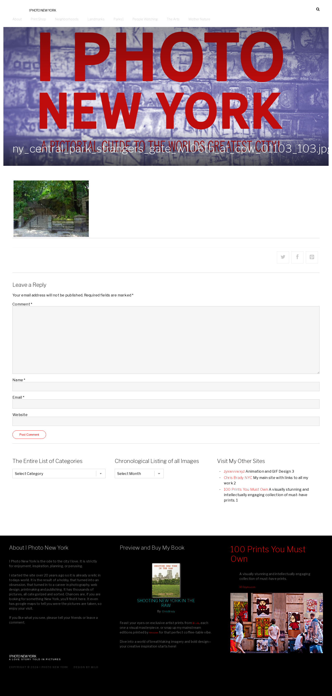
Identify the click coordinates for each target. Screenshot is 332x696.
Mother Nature (199, 19)
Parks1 (119, 19)
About (17, 19)
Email (18, 397)
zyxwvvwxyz (234, 471)
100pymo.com (247, 587)
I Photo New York (42, 10)
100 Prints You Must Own (246, 489)
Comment (22, 304)
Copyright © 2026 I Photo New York (38, 667)
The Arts (173, 19)
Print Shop (38, 19)
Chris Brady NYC (238, 478)
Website (20, 415)
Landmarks (96, 19)
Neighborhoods (67, 19)
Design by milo (86, 667)
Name (19, 380)
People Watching (145, 19)
